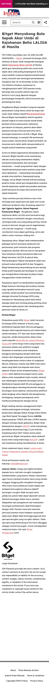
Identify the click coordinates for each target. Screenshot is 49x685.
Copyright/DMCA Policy (17, 681)
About (13, 670)
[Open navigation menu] (4, 22)
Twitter (5, 451)
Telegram (14, 451)
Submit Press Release (14, 675)
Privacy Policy (36, 681)
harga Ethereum (36, 340)
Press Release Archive (28, 670)
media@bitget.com (19, 463)
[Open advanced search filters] (39, 22)
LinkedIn (24, 451)
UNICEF (26, 426)
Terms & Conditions (35, 675)
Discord (33, 451)
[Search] (33, 22)
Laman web (35, 448)
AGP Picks (6, 4)
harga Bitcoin (22, 340)
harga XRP (7, 343)
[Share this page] (45, 22)
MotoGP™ (33, 439)
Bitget (19, 58)
